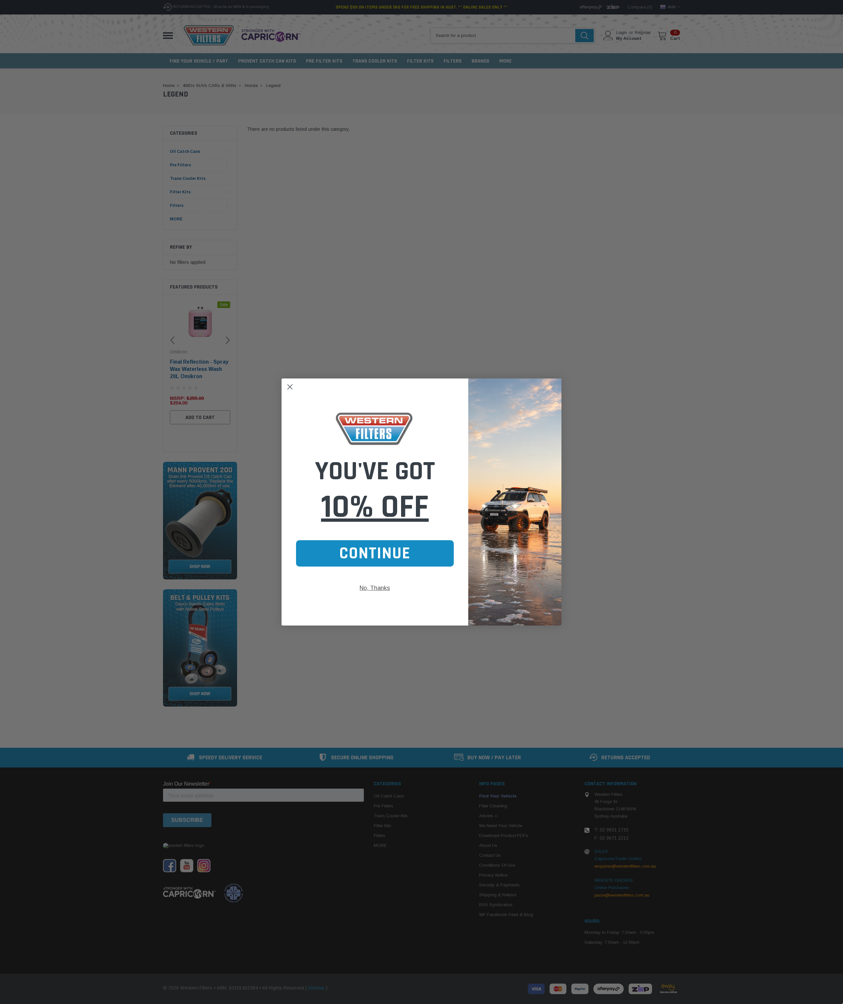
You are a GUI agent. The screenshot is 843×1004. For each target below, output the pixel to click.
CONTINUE (375, 553)
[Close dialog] (290, 387)
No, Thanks (375, 588)
